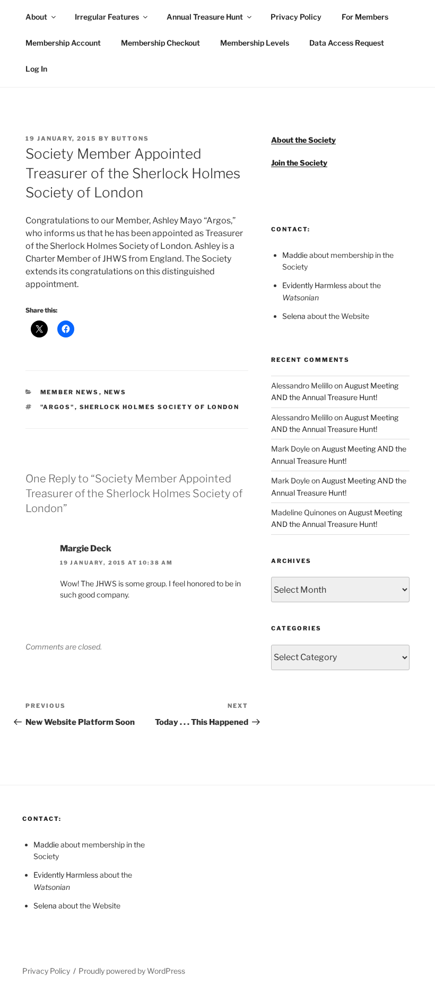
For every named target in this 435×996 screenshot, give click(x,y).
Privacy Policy (296, 16)
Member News (69, 392)
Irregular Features (107, 16)
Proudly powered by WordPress (132, 970)
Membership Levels (254, 42)
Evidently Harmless (314, 285)
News (115, 392)
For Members (365, 16)
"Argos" (57, 407)
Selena (294, 316)
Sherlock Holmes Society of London (160, 407)
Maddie (295, 254)
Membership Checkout (160, 42)
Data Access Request (346, 42)
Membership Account (63, 42)
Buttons (130, 138)
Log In (36, 68)
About (36, 16)
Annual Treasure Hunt (205, 16)
